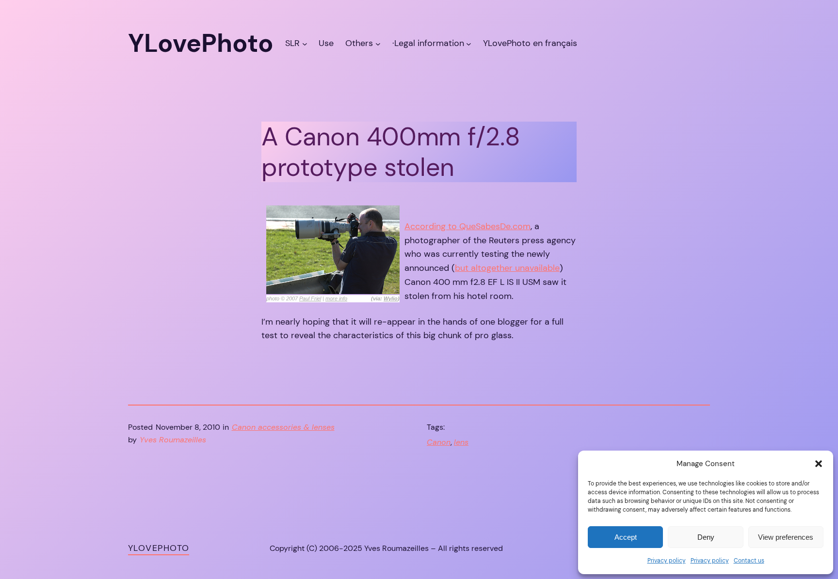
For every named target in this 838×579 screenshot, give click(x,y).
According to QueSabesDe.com (467, 226)
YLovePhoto (158, 548)
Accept (625, 537)
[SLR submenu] (304, 43)
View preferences (785, 537)
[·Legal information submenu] (468, 43)
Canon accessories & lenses (283, 427)
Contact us (749, 560)
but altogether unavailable (507, 268)
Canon (439, 442)
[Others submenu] (378, 43)
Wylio (391, 298)
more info (336, 298)
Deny (705, 537)
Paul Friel (310, 298)
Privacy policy (666, 560)
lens (461, 442)
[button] (818, 464)
